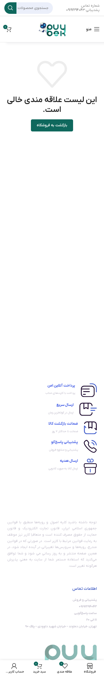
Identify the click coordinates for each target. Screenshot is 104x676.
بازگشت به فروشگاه (52, 125)
